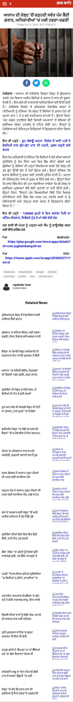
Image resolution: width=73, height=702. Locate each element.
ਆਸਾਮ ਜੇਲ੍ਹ (9, 276)
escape (39, 272)
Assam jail (9, 272)
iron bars (52, 272)
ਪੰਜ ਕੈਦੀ (22, 276)
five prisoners (25, 272)
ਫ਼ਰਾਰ (32, 276)
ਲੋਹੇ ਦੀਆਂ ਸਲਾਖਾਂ (45, 276)
